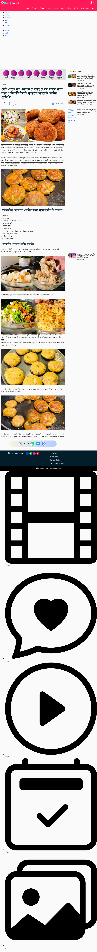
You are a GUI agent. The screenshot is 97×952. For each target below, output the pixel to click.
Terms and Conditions (58, 463)
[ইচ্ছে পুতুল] (44, 73)
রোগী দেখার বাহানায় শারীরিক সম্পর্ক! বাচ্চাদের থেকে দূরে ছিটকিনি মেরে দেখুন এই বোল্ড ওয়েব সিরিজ (86, 102)
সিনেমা (42, 8)
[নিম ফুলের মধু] (52, 73)
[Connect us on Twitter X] (34, 453)
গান (6, 35)
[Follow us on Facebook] (27, 453)
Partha (6, 103)
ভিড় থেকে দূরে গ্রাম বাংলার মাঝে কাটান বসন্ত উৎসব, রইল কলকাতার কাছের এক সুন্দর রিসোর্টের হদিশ (86, 76)
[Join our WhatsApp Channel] (30, 453)
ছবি (62, 8)
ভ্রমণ (93, 8)
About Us (53, 453)
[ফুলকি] (29, 73)
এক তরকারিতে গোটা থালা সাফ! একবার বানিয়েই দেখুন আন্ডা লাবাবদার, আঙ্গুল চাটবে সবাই (85, 94)
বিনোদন (7, 12)
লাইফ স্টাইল (85, 8)
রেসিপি (76, 8)
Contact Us (54, 456)
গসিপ (49, 8)
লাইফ (7, 852)
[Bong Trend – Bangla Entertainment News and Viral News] (10, 3)
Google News (59, 104)
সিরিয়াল (34, 8)
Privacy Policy (55, 460)
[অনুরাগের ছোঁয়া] (14, 73)
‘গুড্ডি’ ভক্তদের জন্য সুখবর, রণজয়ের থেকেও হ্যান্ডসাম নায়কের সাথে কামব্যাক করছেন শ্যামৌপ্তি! (86, 85)
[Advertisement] (48, 53)
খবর (27, 8)
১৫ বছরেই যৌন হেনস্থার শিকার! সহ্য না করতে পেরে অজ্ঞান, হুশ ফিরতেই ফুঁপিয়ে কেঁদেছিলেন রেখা (86, 111)
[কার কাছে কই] (59, 73)
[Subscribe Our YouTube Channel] (37, 453)
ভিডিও (69, 8)
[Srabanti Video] (6, 73)
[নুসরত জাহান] (21, 73)
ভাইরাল (56, 8)
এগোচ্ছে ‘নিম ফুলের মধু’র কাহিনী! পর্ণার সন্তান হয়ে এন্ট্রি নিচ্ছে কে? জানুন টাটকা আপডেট (86, 255)
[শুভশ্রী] (36, 73)
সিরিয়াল (7, 565)
